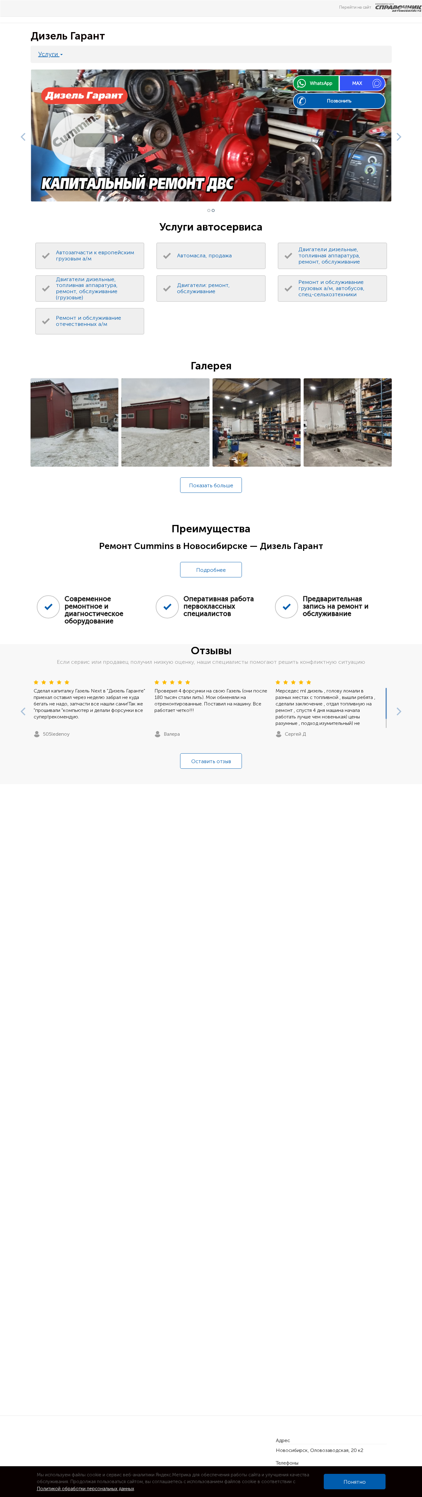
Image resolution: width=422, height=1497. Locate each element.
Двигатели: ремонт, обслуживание (203, 288)
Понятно (355, 1482)
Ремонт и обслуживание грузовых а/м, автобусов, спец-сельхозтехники (331, 288)
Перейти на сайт (355, 7)
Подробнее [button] (211, 570)
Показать (211, 485)
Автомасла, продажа (204, 255)
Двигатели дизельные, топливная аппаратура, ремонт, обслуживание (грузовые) (87, 288)
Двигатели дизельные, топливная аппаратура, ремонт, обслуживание (329, 255)
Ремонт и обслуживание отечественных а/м (88, 320)
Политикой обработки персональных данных (85, 1488)
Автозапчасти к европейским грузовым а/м (95, 255)
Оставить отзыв (211, 761)
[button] (21, 135)
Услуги (49, 54)
